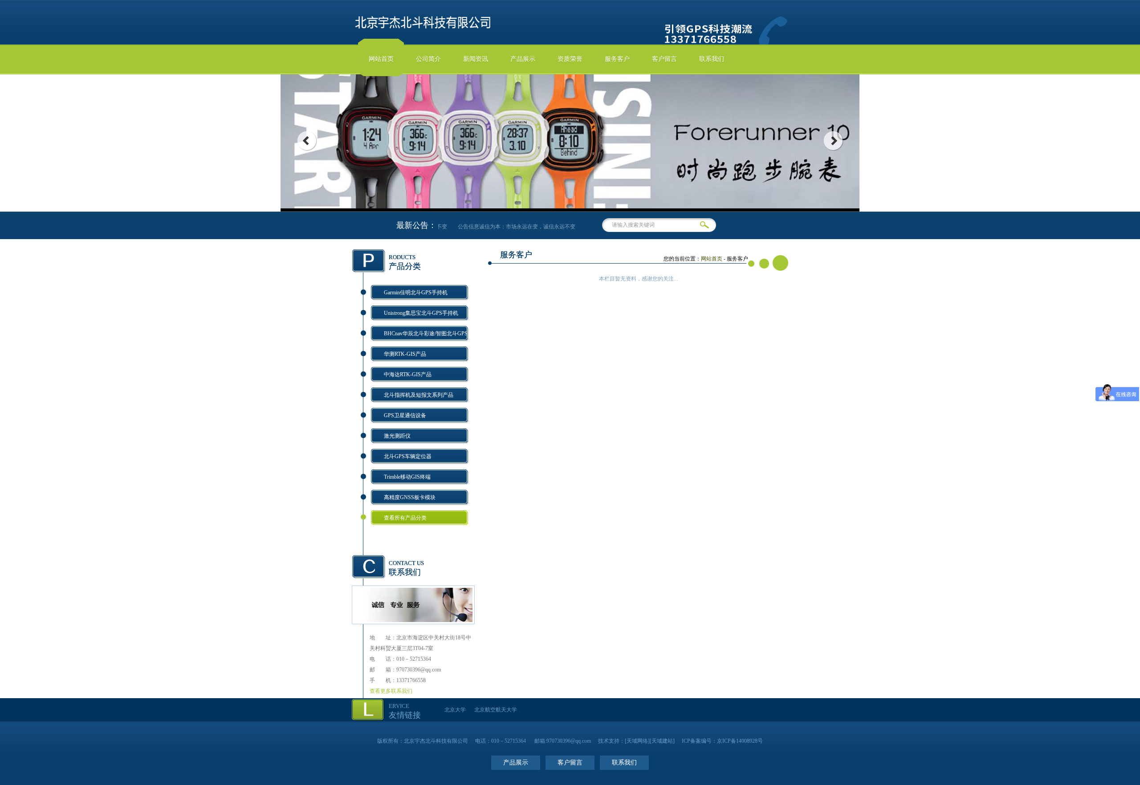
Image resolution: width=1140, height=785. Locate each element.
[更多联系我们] (413, 620)
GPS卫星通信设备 (405, 415)
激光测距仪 (397, 436)
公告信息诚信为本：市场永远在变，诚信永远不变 (510, 227)
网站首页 (381, 59)
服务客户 (617, 59)
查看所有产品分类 (405, 518)
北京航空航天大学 (495, 710)
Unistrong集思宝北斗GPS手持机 (421, 313)
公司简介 (428, 59)
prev (306, 140)
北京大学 (455, 710)
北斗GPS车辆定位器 (408, 456)
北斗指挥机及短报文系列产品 (418, 395)
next (833, 140)
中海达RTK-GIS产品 (408, 374)
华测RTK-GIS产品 (405, 354)
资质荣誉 (570, 59)
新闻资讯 (475, 59)
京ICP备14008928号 (740, 741)
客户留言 (664, 59)
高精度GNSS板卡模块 (410, 497)
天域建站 (662, 741)
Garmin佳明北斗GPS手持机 (416, 292)
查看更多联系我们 (391, 691)
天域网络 (637, 741)
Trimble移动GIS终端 (407, 477)
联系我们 (711, 59)
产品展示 (522, 59)
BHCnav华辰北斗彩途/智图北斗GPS (426, 333)
